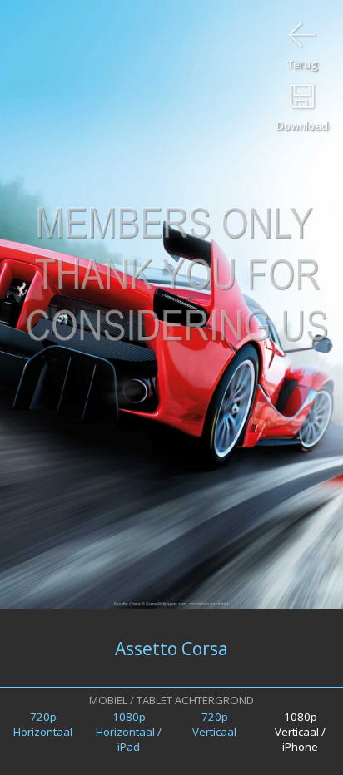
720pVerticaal (214, 724)
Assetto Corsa (171, 648)
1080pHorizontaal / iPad (129, 731)
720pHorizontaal (42, 724)
